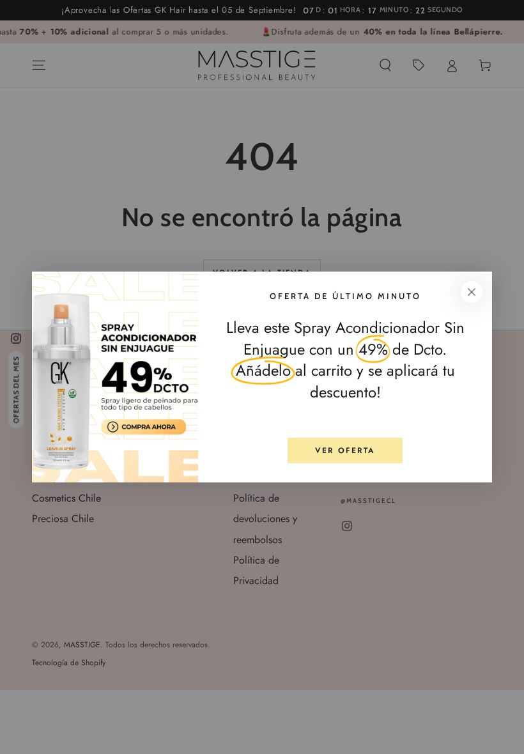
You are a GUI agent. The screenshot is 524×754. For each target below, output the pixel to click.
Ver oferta (345, 450)
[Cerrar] (472, 292)
